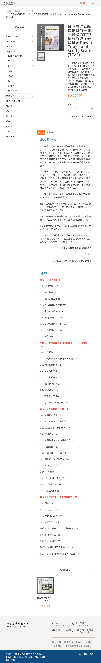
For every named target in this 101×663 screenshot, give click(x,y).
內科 (10, 60)
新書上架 (10, 136)
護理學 (9, 116)
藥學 (8, 121)
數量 (70, 104)
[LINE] (74, 653)
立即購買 (73, 116)
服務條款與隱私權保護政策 (78, 645)
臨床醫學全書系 (15, 55)
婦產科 (11, 75)
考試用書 (10, 41)
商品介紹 (41, 132)
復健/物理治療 (13, 101)
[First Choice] (85, 653)
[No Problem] (91, 653)
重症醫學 (12, 90)
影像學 (11, 85)
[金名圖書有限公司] (8, 3)
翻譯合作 (68, 642)
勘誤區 (79, 642)
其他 (8, 131)
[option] (50, 37)
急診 (29, 11)
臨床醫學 (19, 11)
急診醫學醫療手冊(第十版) (45, 599)
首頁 (9, 11)
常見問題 (58, 645)
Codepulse (28, 656)
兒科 (10, 80)
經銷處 (89, 642)
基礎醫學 (10, 96)
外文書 (9, 46)
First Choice (12, 36)
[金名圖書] (80, 653)
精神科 (9, 111)
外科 (10, 65)
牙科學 (9, 106)
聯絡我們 (56, 642)
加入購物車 (87, 116)
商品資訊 (50, 132)
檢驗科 (9, 126)
